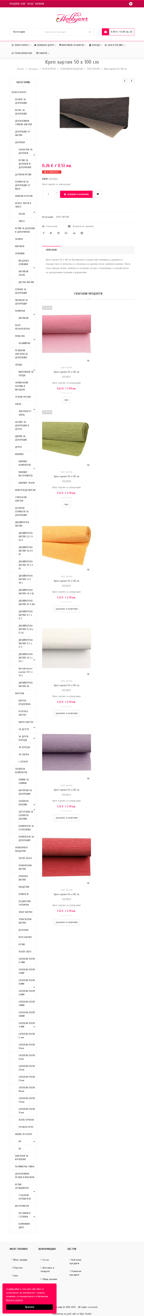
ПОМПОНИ (20, 310)
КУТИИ (22, 944)
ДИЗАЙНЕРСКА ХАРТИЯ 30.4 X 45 (25, 551)
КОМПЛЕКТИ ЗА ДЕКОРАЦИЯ (26, 838)
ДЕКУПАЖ (20, 142)
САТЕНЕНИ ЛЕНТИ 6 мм (27, 1035)
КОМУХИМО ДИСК (24, 1225)
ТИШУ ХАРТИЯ (25, 912)
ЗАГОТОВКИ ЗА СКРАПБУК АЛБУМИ (26, 815)
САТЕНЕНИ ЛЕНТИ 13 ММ (27, 960)
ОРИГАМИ (19, 253)
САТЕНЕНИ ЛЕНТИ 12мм (27, 1057)
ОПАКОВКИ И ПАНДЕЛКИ (71, 69)
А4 (20, 1141)
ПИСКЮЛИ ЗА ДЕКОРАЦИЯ (21, 302)
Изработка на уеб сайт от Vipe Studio (72, 1313)
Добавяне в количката (78, 194)
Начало (20, 69)
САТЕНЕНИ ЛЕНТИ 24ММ (27, 1003)
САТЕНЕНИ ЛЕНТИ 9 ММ (27, 1025)
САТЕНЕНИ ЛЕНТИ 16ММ (27, 982)
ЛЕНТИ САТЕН (25, 951)
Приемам (29, 1307)
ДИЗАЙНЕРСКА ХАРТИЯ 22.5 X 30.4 (25, 537)
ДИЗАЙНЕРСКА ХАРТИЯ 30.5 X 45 (26, 565)
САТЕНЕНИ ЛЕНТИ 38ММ (27, 1014)
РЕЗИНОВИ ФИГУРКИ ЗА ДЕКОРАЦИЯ (21, 354)
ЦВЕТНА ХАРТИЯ (26, 282)
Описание (51, 249)
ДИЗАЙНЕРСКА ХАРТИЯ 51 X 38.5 (25, 579)
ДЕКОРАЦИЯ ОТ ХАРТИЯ (22, 133)
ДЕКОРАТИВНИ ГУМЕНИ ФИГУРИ (23, 122)
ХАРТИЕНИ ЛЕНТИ (23, 273)
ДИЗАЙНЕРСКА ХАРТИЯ (22, 524)
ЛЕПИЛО (19, 239)
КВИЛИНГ (19, 454)
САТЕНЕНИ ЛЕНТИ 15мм (27, 1111)
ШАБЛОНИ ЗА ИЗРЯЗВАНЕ (21, 1157)
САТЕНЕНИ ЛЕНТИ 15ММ (27, 971)
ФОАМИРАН (24, 343)
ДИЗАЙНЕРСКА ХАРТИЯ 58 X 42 (26, 592)
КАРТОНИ (19, 693)
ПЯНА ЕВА (20, 336)
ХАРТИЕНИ (23, 318)
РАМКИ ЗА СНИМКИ (24, 781)
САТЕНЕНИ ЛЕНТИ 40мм (27, 1089)
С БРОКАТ (23, 761)
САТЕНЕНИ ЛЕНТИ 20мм (27, 1068)
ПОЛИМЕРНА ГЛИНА (24, 1166)
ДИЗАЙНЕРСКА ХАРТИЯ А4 (25, 684)
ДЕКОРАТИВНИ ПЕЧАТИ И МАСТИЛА (24, 1175)
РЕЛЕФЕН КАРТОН (23, 713)
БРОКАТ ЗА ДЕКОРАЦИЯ (21, 101)
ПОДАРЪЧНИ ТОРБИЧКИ (25, 903)
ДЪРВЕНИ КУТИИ (23, 174)
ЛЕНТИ (22, 213)
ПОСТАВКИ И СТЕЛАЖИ (25, 1215)
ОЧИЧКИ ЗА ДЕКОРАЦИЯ (21, 291)
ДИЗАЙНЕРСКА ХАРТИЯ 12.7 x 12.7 (25, 615)
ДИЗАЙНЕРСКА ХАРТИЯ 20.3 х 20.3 (25, 658)
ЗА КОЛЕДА (24, 747)
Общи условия (49, 1279)
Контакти (39, 3)
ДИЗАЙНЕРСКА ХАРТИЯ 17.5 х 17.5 (25, 643)
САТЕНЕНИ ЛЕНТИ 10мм (27, 1046)
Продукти (14, 3)
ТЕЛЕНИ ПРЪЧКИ (23, 396)
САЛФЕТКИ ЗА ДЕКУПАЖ (25, 151)
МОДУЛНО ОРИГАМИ (24, 262)
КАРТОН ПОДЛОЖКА (24, 702)
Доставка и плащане (47, 1269)
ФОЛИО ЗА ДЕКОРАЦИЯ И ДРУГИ (22, 426)
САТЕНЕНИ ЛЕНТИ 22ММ (27, 993)
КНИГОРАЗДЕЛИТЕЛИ (25, 490)
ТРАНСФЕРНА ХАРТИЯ (25, 921)
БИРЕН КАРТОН (26, 722)
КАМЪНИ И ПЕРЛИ (24, 196)
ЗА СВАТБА (24, 754)
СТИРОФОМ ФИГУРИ (21, 499)
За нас (30, 3)
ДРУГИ (18, 447)
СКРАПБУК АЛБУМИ (24, 803)
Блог (23, 3)
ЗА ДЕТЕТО (24, 729)
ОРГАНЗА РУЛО (26, 1127)
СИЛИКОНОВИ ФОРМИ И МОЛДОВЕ (21, 386)
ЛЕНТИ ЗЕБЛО (25, 858)
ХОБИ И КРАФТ (49, 69)
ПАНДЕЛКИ (24, 886)
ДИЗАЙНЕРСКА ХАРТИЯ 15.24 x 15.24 (26, 629)
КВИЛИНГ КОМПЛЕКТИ (25, 463)
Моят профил (20, 1259)
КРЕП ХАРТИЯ (93, 69)
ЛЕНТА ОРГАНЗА (26, 1119)
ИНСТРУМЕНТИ (22, 1205)
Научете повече (14, 1300)
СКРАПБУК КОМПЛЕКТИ (21, 770)
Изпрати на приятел (83, 226)
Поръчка (18, 1267)
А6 (20, 1148)
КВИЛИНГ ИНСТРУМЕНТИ (25, 474)
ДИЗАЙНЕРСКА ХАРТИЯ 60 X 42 (26, 602)
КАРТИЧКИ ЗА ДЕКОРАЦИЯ (25, 792)
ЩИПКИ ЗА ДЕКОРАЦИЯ (21, 438)
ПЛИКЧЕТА (23, 894)
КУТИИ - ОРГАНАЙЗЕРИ (22, 1186)
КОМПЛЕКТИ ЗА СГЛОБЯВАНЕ (26, 828)
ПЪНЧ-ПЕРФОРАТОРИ (22, 327)
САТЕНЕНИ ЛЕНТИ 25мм (27, 1078)
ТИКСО (22, 221)
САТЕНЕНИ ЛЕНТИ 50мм (27, 1100)
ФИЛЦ (18, 404)
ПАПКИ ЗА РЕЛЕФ (23, 1134)
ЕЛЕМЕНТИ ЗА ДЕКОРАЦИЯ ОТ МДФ (22, 185)
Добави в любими (98, 194)
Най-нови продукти (75, 1261)
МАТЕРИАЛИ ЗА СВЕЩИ (26, 373)
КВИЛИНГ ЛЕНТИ (26, 482)
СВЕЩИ (18, 364)
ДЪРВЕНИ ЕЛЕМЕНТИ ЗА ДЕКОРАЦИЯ (21, 512)
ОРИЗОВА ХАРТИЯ (23, 878)
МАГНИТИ (19, 246)
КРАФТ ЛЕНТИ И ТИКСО (23, 205)
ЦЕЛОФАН (23, 930)
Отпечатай (51, 226)
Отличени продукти (75, 1273)
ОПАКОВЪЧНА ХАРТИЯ (25, 867)
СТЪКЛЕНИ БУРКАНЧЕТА (25, 1197)
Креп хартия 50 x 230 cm (66, 371)
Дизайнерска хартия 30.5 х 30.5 (25, 672)
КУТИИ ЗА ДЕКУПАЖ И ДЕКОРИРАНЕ (25, 164)
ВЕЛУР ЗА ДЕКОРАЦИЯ (21, 112)
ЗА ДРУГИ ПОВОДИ (23, 738)
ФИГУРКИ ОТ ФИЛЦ (25, 413)
